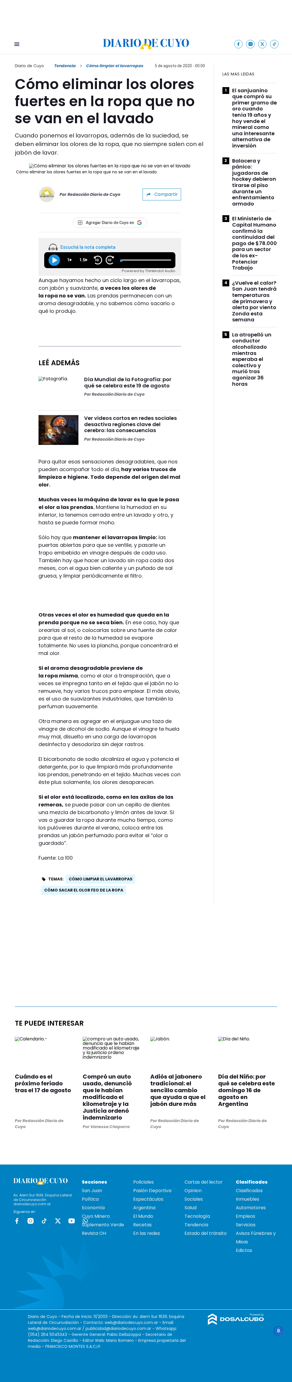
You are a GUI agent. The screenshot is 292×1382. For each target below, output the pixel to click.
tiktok (44, 1220)
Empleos (245, 1216)
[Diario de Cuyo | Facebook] (238, 44)
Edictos (244, 1250)
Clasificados (249, 1190)
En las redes (146, 1233)
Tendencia (65, 66)
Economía (93, 1207)
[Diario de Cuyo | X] (262, 44)
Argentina (144, 1207)
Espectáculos (148, 1199)
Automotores (251, 1207)
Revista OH (94, 1233)
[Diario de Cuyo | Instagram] (250, 44)
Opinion (193, 1190)
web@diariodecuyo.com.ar (131, 1322)
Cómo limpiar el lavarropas (100, 879)
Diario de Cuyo (29, 66)
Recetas (142, 1224)
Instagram (30, 1220)
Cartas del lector (203, 1182)
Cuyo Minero (96, 1216)
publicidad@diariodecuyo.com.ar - (121, 1328)
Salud (190, 1207)
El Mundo (143, 1216)
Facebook (16, 1220)
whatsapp (85, 1220)
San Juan (92, 1190)
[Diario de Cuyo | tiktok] (274, 44)
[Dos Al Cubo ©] (236, 1323)
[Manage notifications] (278, 1330)
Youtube (71, 1220)
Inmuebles (247, 1199)
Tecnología (197, 1216)
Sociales (193, 1199)
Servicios (246, 1224)
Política (90, 1199)
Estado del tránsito (205, 1233)
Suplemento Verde (103, 1224)
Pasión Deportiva (152, 1190)
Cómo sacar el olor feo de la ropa (83, 890)
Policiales (143, 1182)
